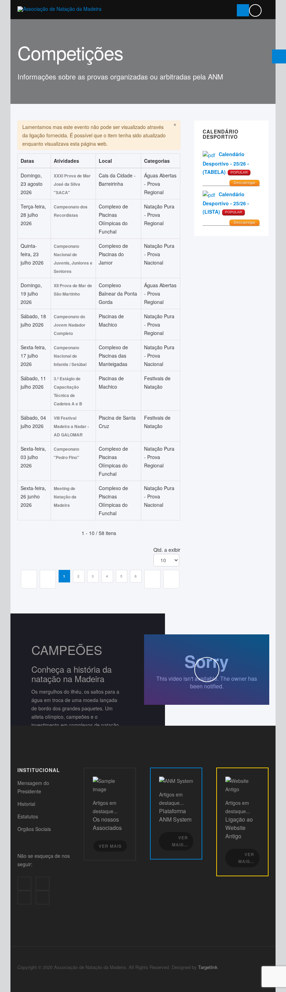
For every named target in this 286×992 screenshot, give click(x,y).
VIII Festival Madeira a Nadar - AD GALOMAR (71, 426)
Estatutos (27, 816)
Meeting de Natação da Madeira (65, 496)
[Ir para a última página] (171, 579)
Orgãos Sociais (34, 828)
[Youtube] (24, 898)
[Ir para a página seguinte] (152, 579)
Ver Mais (110, 846)
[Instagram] (43, 884)
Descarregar (244, 183)
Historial (26, 803)
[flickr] (43, 898)
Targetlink (208, 967)
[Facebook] (24, 884)
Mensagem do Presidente (33, 787)
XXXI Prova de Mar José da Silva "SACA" (72, 184)
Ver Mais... (180, 841)
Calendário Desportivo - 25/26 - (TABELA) (226, 163)
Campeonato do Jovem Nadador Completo (69, 324)
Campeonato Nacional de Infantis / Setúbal (70, 355)
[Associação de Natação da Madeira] (59, 9)
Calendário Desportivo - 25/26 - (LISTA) (226, 203)
